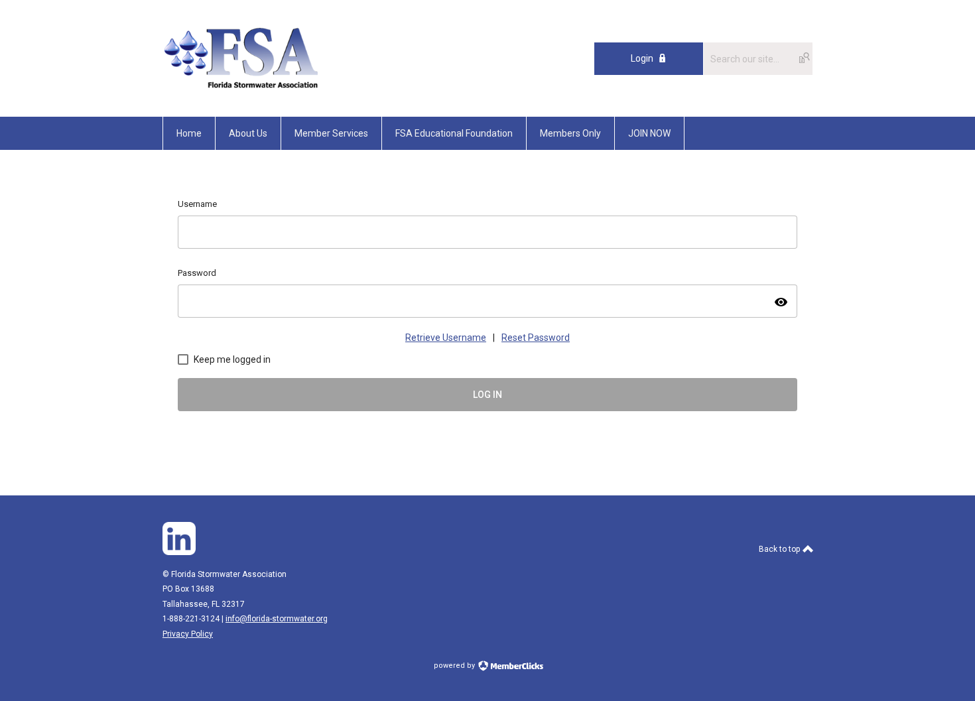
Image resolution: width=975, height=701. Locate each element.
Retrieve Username (445, 337)
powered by (455, 665)
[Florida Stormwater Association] (243, 87)
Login (642, 58)
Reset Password (535, 337)
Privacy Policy (187, 634)
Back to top (780, 549)
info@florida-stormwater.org (277, 618)
